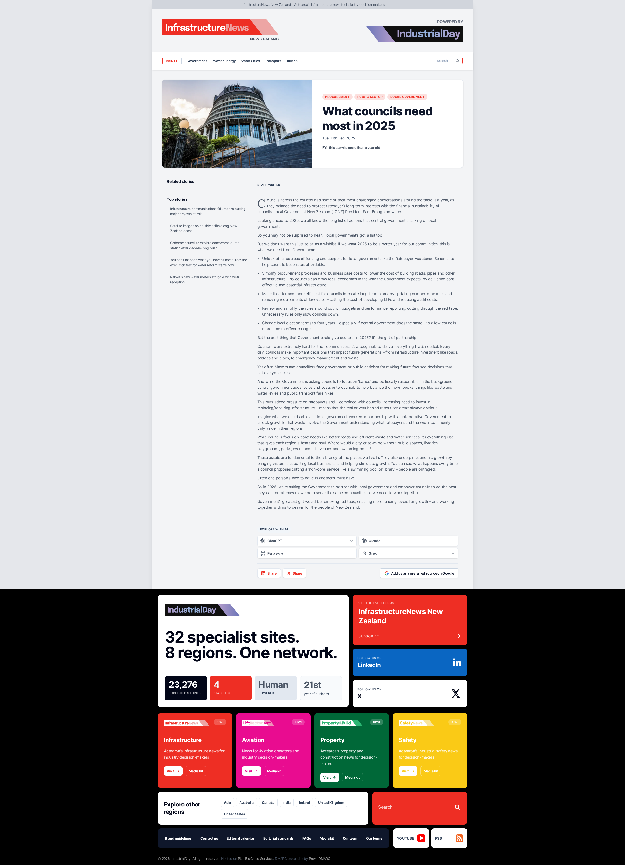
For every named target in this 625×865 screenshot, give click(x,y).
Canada (268, 802)
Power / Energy (224, 61)
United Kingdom (331, 802)
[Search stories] (457, 807)
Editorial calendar (241, 838)
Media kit (196, 771)
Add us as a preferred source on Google (422, 573)
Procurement (337, 97)
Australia (246, 802)
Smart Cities (250, 61)
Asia (227, 802)
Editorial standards (278, 838)
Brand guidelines (178, 838)
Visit (170, 771)
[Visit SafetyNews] (422, 723)
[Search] (457, 61)
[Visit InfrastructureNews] (187, 723)
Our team (350, 838)
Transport (273, 61)
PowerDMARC (319, 858)
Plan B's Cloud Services (255, 858)
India (287, 802)
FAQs (306, 838)
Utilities (291, 61)
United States (234, 814)
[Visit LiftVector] (265, 723)
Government (197, 61)
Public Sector (370, 97)
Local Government (407, 97)
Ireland (304, 802)
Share (272, 573)
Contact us (209, 838)
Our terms (374, 838)
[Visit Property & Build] (343, 723)
